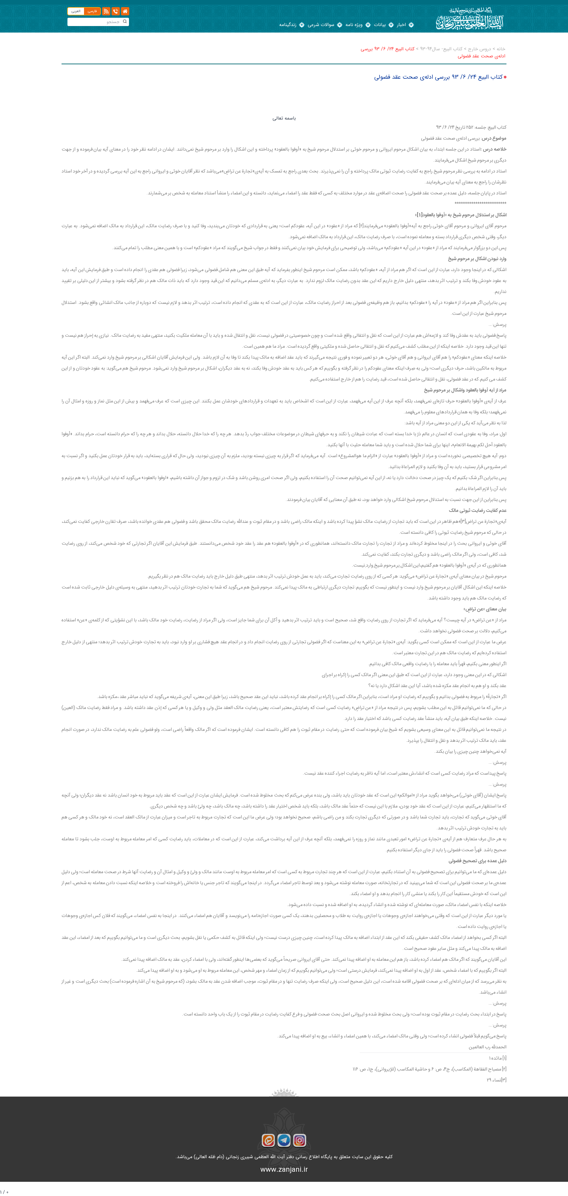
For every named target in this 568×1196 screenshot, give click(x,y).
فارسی (92, 11)
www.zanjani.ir (284, 1170)
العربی (75, 11)
